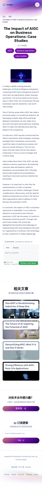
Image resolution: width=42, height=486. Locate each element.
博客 (10, 16)
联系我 (19, 408)
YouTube (21, 474)
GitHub (6, 474)
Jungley (9, 5)
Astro (34, 456)
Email (36, 474)
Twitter (13, 474)
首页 (4, 16)
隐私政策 (14, 467)
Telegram (29, 474)
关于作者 (21, 467)
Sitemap (28, 467)
